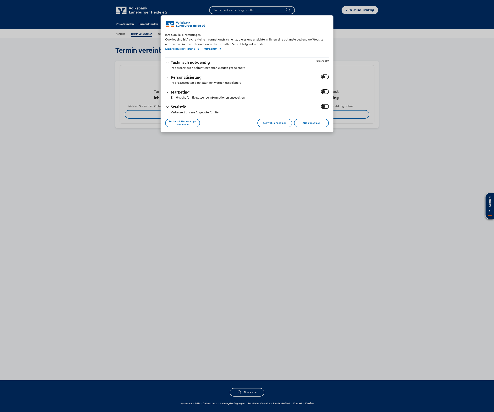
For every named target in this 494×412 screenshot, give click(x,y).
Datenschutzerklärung (180, 49)
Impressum (210, 49)
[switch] (325, 76)
